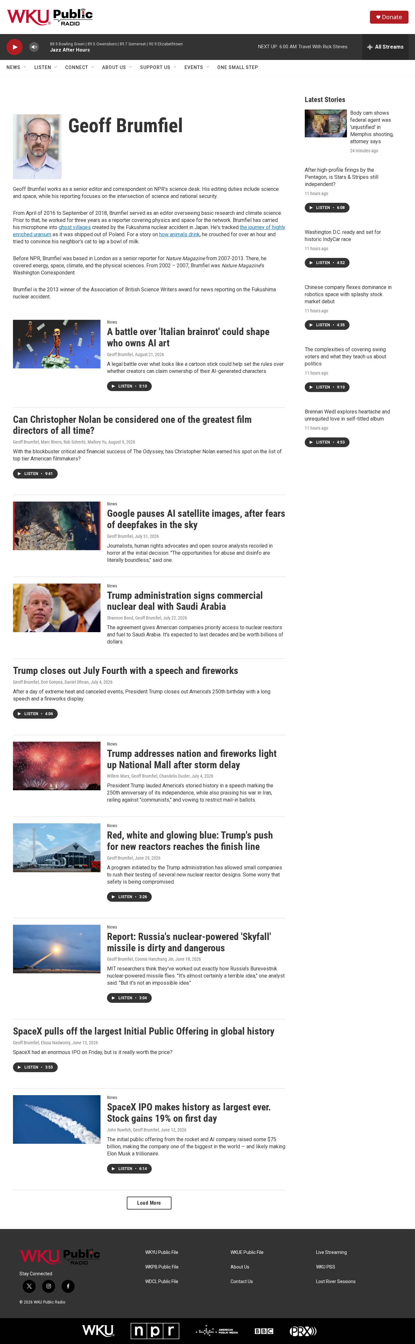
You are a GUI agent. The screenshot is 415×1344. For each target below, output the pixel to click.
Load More (149, 1203)
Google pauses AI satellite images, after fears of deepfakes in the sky (196, 519)
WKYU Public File (161, 1252)
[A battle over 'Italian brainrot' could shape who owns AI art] (57, 344)
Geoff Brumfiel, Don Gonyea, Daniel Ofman (51, 682)
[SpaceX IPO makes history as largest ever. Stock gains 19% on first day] (57, 1119)
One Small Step (237, 67)
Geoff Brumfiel (120, 354)
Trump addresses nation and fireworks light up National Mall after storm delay (192, 759)
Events (193, 67)
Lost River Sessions (336, 1281)
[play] (14, 47)
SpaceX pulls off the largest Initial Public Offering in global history (143, 1031)
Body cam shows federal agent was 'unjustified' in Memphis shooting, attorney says (372, 127)
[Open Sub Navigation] (25, 67)
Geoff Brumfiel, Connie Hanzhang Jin (140, 959)
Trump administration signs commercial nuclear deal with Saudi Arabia (185, 601)
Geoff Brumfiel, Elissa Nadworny (41, 1042)
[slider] (44, 46)
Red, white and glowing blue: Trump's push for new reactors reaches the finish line (190, 840)
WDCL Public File (161, 1281)
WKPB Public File (162, 1267)
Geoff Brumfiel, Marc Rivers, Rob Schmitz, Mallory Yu (59, 442)
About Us (114, 67)
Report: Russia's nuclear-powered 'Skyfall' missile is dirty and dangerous (189, 942)
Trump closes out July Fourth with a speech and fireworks (125, 670)
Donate (392, 17)
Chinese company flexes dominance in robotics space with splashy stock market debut (348, 294)
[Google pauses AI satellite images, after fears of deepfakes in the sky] (57, 526)
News (13, 67)
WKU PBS (325, 1267)
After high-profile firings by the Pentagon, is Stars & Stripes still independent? (341, 177)
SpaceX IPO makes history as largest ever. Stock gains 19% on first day (189, 1112)
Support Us (155, 67)
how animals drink (179, 234)
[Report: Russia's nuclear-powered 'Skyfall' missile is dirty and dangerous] (57, 949)
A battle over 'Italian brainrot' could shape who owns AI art (188, 337)
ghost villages (75, 227)
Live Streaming (331, 1252)
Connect (76, 67)
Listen (42, 67)
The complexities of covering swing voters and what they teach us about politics (345, 356)
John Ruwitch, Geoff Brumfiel (133, 1129)
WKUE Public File (247, 1252)
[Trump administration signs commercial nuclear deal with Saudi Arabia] (57, 608)
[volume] (34, 47)
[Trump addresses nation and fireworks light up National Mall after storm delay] (57, 766)
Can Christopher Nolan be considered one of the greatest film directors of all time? (132, 425)
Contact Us (242, 1281)
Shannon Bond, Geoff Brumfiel (134, 617)
